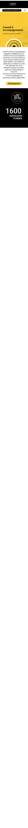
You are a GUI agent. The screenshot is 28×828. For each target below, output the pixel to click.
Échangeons (14, 83)
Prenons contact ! (12, 10)
